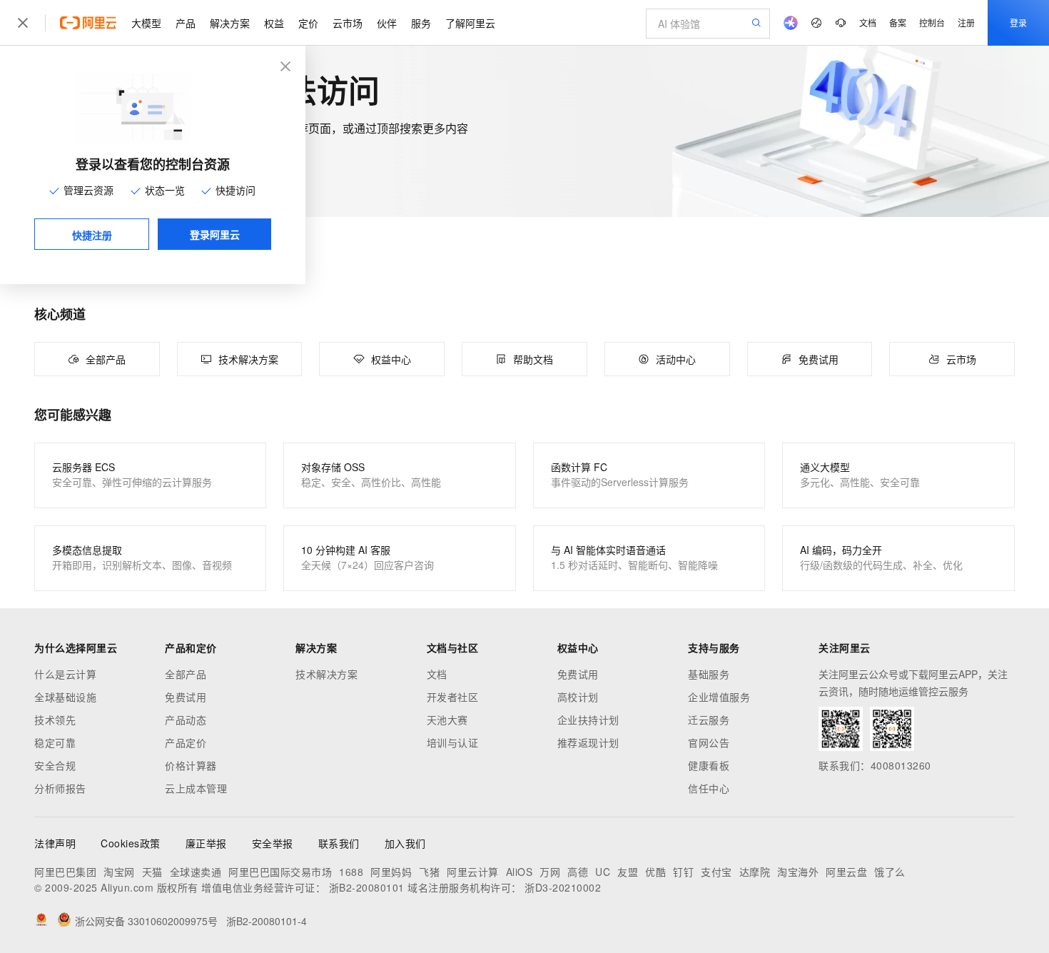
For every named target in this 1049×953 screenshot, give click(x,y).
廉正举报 (206, 843)
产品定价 (185, 742)
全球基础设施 (65, 697)
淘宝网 (119, 871)
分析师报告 (60, 788)
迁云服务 (708, 719)
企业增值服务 (719, 697)
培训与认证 (453, 742)
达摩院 (755, 871)
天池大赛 (447, 719)
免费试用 (185, 697)
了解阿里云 (470, 23)
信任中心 (708, 788)
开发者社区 (453, 697)
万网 (549, 871)
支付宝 (716, 871)
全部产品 (185, 674)
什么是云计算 (65, 674)
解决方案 (230, 23)
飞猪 (429, 871)
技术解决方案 (326, 674)
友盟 (627, 871)
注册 (966, 22)
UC (602, 871)
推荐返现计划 (588, 742)
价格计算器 (191, 765)
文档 (867, 22)
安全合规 (55, 765)
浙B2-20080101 (367, 887)
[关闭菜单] (23, 23)
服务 (421, 23)
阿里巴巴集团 (65, 871)
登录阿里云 (215, 234)
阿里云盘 (846, 871)
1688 (351, 871)
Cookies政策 (131, 843)
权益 (274, 23)
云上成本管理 (196, 788)
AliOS (519, 871)
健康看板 (708, 765)
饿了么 (890, 871)
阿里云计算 (473, 871)
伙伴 (387, 23)
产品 (186, 23)
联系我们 (339, 843)
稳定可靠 (55, 742)
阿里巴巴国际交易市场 (280, 871)
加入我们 (405, 843)
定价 (308, 23)
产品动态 (185, 719)
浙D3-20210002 (562, 887)
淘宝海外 (798, 871)
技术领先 (55, 719)
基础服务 (708, 674)
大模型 (146, 23)
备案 (897, 22)
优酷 (655, 871)
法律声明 (55, 843)
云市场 (348, 23)
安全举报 (272, 843)
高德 (577, 871)
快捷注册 (92, 235)
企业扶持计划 (588, 719)
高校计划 (578, 697)
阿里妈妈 (391, 871)
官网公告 (708, 742)
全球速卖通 (196, 871)
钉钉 (683, 871)
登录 (1018, 22)
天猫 (152, 871)
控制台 (932, 22)
